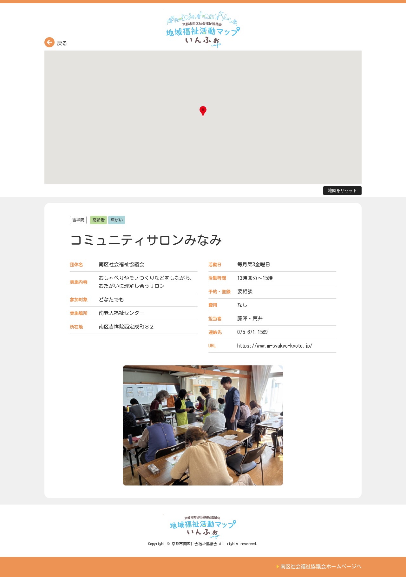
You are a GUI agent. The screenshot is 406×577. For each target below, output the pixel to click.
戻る (61, 43)
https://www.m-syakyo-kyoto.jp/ (274, 345)
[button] (203, 111)
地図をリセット (342, 190)
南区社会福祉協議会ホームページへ (321, 566)
